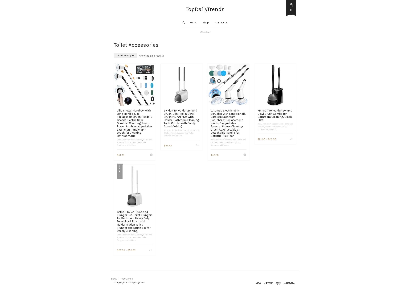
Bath (119, 140)
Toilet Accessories (133, 142)
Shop (206, 22)
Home (192, 22)
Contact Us (221, 22)
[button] (151, 155)
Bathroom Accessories (132, 140)
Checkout (205, 32)
